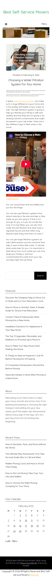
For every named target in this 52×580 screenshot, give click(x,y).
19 (37, 526)
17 (26, 526)
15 (14, 526)
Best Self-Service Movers (26, 11)
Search (40, 275)
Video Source (12, 199)
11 (32, 520)
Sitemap (34, 575)
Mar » (14, 540)
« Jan (7, 540)
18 (32, 526)
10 (26, 520)
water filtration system (23, 101)
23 (20, 531)
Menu (44, 24)
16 (20, 526)
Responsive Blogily (28, 563)
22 (14, 531)
